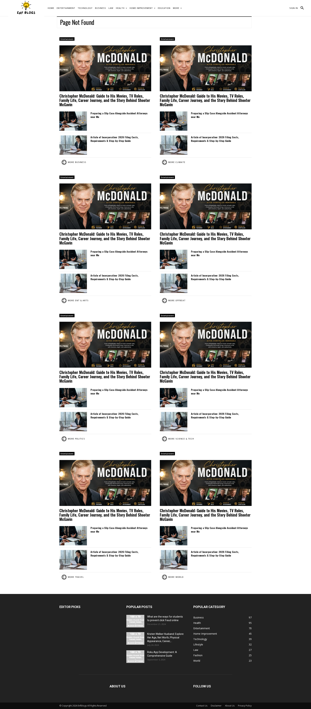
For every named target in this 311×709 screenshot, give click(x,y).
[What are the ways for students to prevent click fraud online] (135, 621)
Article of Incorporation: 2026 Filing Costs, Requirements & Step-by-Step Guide (115, 139)
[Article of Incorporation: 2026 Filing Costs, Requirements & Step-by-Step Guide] (73, 145)
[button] (302, 8)
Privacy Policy (245, 705)
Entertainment (66, 39)
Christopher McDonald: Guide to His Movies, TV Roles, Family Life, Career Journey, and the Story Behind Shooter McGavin (104, 100)
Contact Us (201, 705)
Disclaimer (216, 705)
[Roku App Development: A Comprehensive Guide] (135, 656)
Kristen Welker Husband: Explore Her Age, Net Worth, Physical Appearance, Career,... (165, 637)
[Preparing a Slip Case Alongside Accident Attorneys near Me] (73, 121)
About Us (230, 705)
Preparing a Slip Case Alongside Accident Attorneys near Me (119, 115)
